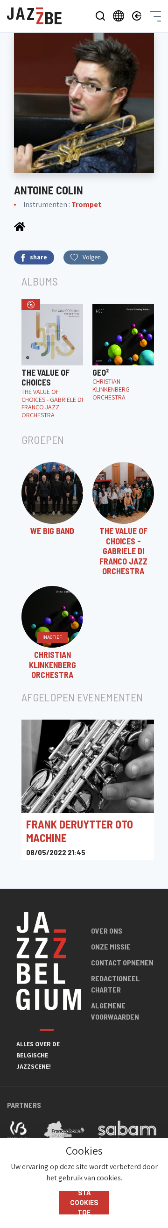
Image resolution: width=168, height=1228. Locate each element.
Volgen (92, 257)
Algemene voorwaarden (115, 1011)
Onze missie (111, 946)
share (38, 257)
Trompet (86, 204)
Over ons (106, 930)
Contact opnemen (122, 962)
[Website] (19, 226)
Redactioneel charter (115, 984)
